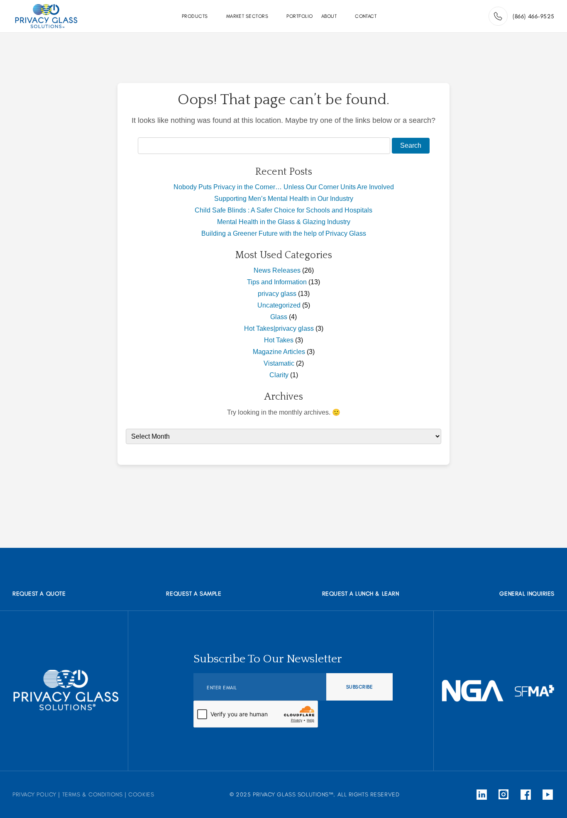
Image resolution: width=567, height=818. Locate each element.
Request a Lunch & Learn (360, 593)
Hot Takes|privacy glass (279, 328)
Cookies (141, 794)
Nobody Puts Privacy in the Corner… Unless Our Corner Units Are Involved (284, 186)
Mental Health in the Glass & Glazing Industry (283, 221)
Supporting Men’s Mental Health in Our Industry (283, 198)
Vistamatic (279, 363)
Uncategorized (279, 305)
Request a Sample (193, 593)
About (329, 16)
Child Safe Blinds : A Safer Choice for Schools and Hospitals (283, 210)
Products (195, 16)
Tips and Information (277, 282)
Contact (365, 16)
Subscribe (359, 687)
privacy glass (277, 293)
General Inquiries (527, 593)
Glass (278, 316)
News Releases (277, 270)
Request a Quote (39, 593)
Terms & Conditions (92, 794)
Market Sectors (247, 16)
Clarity (278, 374)
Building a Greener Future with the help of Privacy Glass (283, 233)
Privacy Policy (34, 794)
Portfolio (299, 16)
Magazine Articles (279, 351)
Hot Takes (278, 340)
